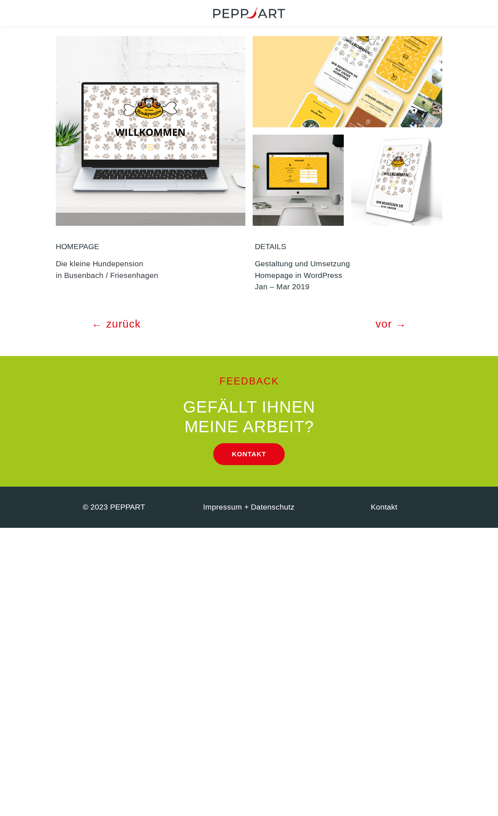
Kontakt (249, 454)
